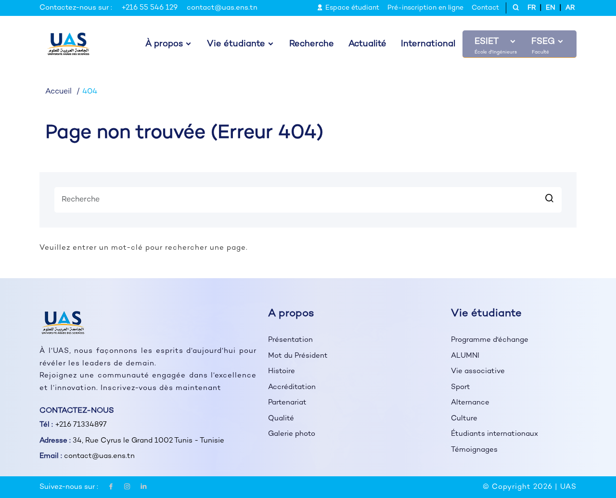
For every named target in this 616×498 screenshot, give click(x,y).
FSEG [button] (543, 42)
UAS (568, 487)
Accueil (58, 92)
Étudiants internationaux (494, 434)
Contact (485, 8)
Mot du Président (298, 356)
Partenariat (287, 402)
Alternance (470, 402)
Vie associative (478, 371)
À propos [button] (164, 44)
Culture (464, 418)
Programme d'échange (489, 340)
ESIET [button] (487, 42)
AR (570, 8)
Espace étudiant (351, 8)
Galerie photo (291, 434)
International (428, 44)
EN (550, 8)
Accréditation (292, 387)
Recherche (311, 44)
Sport (460, 387)
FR (531, 8)
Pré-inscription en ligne (425, 8)
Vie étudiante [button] (236, 44)
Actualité (367, 44)
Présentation (290, 340)
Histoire (281, 371)
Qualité (281, 418)
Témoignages (474, 450)
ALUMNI (465, 356)
